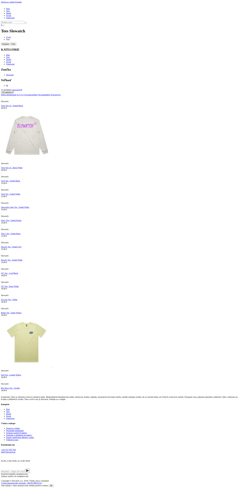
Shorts (8, 13)
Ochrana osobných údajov (16, 433)
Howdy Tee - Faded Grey (11, 247)
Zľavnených (55, 95)
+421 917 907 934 (8, 450)
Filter (13, 44)
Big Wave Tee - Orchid (10, 388)
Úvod (8, 37)
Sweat (8, 15)
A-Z (18, 95)
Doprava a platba (8, 2)
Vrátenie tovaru (12, 440)
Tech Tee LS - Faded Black (12, 106)
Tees (8, 11)
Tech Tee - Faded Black (10, 181)
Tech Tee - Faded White (10, 194)
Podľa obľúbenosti (8, 95)
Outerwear (10, 18)
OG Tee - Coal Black (9, 273)
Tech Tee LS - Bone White (12, 168)
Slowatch (10, 75)
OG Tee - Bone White (10, 286)
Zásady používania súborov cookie (20, 437)
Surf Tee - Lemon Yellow (11, 375)
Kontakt (18, 2)
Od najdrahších (7, 92)
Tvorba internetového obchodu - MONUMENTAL (21, 483)
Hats (8, 9)
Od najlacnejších (30, 95)
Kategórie (5, 44)
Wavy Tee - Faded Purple (11, 220)
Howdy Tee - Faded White (11, 260)
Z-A (22, 95)
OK (51, 486)
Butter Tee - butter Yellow (11, 313)
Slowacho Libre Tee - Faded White (15, 207)
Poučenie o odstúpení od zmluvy (19, 435)
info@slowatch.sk (8, 452)
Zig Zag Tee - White (9, 300)
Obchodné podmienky (15, 431)
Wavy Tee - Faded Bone (11, 234)
